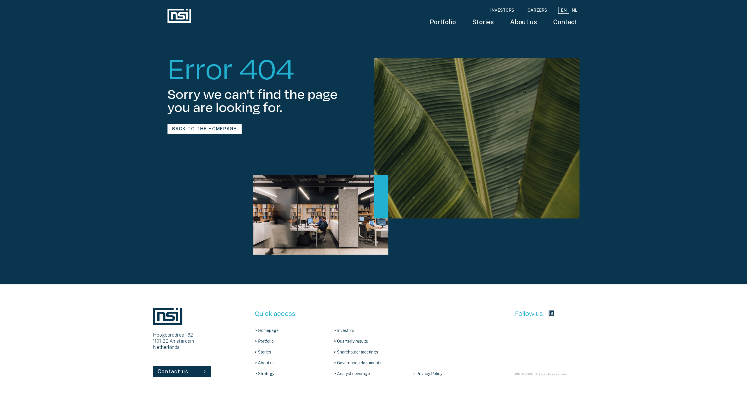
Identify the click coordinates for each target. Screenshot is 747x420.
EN (564, 10)
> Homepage (267, 330)
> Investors (344, 330)
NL (574, 10)
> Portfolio (264, 341)
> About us (265, 362)
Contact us (173, 371)
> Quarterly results (351, 341)
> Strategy (264, 373)
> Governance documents (357, 362)
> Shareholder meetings (356, 352)
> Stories (263, 352)
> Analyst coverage (352, 373)
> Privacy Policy (427, 373)
